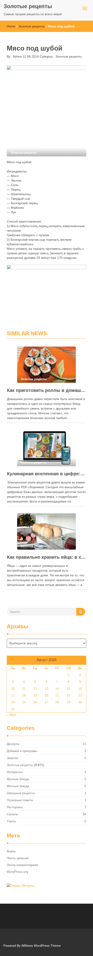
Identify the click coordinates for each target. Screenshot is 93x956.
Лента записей (17, 858)
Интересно (15, 772)
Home (11, 26)
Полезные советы (20, 800)
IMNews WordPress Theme (41, 945)
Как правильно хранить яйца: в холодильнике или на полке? (46, 557)
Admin (17, 56)
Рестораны (15, 807)
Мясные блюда (18, 786)
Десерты (13, 744)
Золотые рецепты (28, 6)
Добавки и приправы (22, 751)
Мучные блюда (18, 779)
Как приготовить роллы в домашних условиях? (46, 390)
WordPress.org (17, 872)
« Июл (11, 715)
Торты (11, 821)
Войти (11, 851)
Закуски (12, 758)
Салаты (12, 814)
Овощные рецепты (21, 793)
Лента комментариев (22, 865)
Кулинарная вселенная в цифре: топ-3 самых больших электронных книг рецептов (46, 473)
